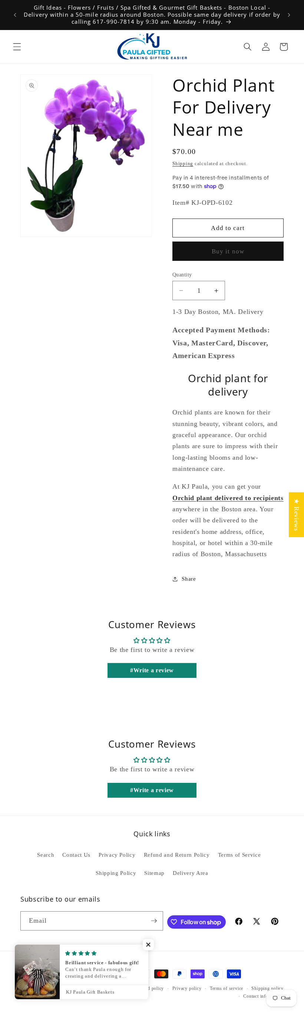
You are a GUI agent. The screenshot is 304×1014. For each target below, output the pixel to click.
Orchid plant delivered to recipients (228, 498)
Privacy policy (187, 988)
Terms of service (226, 988)
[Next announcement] (289, 15)
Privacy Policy (117, 854)
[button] (17, 47)
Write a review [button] (153, 670)
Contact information (263, 996)
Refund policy (149, 988)
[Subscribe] (154, 921)
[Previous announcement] (15, 15)
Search (45, 854)
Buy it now (228, 251)
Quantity (182, 275)
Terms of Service (239, 854)
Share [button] (189, 578)
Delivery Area (190, 873)
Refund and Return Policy (177, 854)
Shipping (182, 163)
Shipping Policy (116, 873)
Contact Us (76, 854)
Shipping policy (267, 988)
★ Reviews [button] (296, 514)
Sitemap (154, 873)
